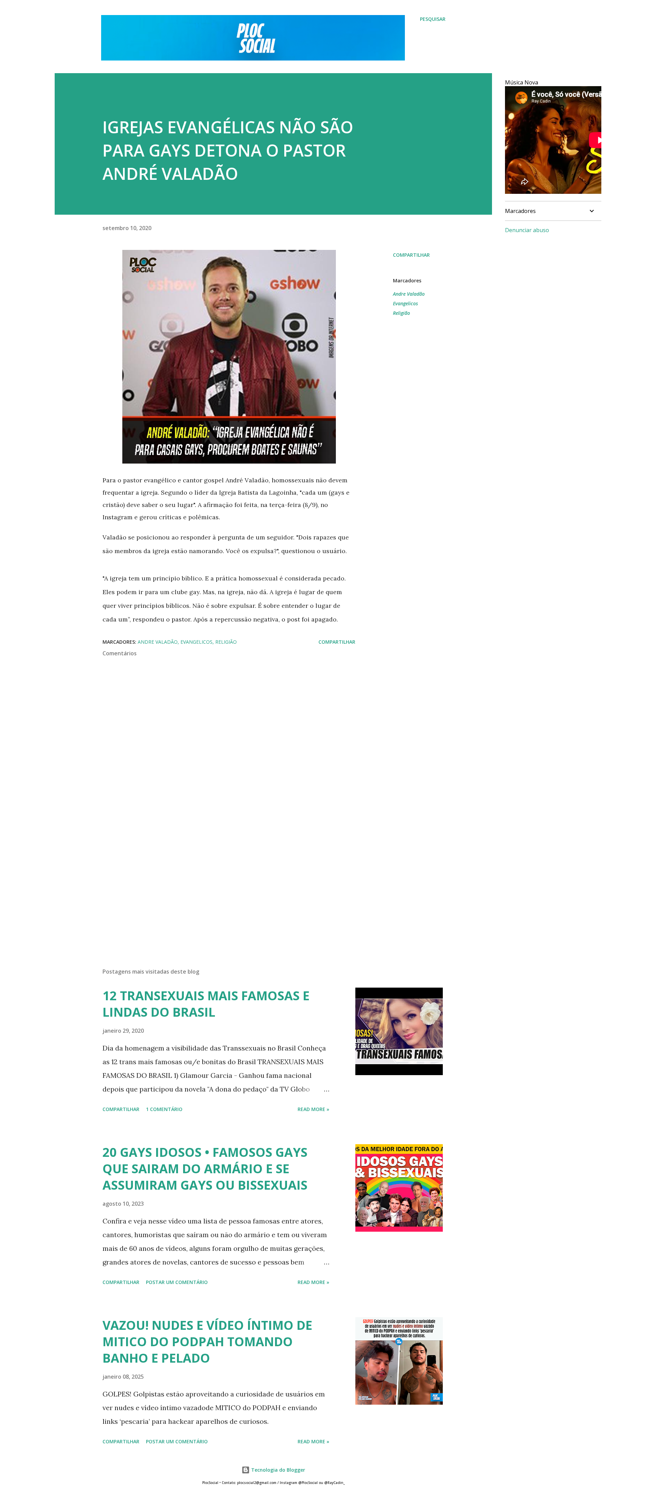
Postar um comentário (177, 1282)
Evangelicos (405, 303)
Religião (401, 313)
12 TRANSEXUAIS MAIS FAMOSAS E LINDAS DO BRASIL (206, 1003)
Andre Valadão (409, 294)
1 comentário (164, 1109)
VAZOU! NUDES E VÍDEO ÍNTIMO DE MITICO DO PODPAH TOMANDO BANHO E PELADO (207, 1341)
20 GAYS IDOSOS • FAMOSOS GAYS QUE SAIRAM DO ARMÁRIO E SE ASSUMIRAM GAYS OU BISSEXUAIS (205, 1168)
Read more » (313, 1109)
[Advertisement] (217, 883)
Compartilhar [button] (411, 255)
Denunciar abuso (527, 230)
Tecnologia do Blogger (277, 1470)
